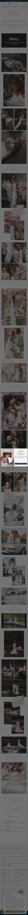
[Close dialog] (26, 449)
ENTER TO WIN (21, 463)
